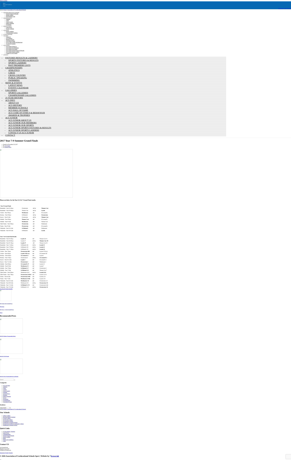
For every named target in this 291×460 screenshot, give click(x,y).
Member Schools (10, 39)
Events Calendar (10, 28)
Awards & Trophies (10, 43)
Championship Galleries (12, 33)
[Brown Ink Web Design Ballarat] (54, 456)
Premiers (5, 395)
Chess (7, 20)
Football (5, 392)
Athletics (8, 19)
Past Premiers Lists (10, 16)
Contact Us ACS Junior (11, 53)
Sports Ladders (9, 15)
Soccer (4, 397)
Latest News (9, 27)
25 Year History (7, 34)
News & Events (7, 26)
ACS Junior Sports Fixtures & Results (15, 50)
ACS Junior (6, 45)
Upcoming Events (7, 402)
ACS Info (5, 35)
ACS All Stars (6, 385)
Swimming (8, 24)
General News (7, 147)
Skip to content (3, 0)
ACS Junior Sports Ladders (12, 52)
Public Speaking (10, 23)
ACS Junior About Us (11, 46)
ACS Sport (7, 145)
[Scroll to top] (0, 459)
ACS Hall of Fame (10, 41)
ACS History (9, 38)
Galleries (6, 30)
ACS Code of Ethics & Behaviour (14, 42)
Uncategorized (6, 400)
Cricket (5, 389)
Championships (7, 18)
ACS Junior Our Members (12, 48)
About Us (8, 37)
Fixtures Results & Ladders (11, 12)
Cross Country (9, 22)
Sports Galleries (10, 31)
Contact (10, 135)
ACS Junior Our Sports (11, 49)
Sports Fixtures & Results (12, 13)
